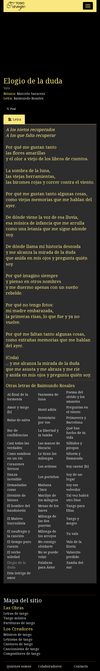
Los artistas (47, 466)
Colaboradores (50, 666)
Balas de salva (18, 420)
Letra (17, 119)
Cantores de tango (18, 644)
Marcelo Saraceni (31, 94)
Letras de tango (15, 613)
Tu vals (72, 534)
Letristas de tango (17, 639)
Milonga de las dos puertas (47, 520)
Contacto (81, 666)
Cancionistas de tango (21, 649)
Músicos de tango (17, 634)
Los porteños (48, 477)
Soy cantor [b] (77, 466)
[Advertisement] (38, 46)
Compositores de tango (21, 653)
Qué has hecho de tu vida (76, 432)
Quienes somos (19, 666)
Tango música (14, 618)
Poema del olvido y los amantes (75, 396)
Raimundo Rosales (28, 98)
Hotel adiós (47, 409)
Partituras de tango (19, 623)
